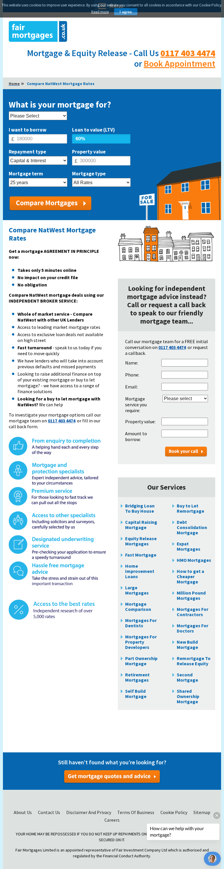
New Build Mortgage (187, 644)
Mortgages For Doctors (192, 628)
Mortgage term (26, 174)
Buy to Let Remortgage (190, 508)
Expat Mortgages (188, 546)
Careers (112, 820)
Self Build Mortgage (135, 693)
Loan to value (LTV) (93, 130)
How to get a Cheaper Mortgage (190, 576)
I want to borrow (27, 130)
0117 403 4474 (187, 52)
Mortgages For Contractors (192, 611)
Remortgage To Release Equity (194, 660)
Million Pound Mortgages (191, 595)
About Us (23, 812)
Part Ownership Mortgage (141, 660)
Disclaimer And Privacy (89, 812)
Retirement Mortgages (137, 677)
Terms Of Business (136, 812)
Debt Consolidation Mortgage (192, 527)
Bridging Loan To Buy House (140, 508)
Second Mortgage (187, 677)
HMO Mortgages (194, 560)
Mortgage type (89, 174)
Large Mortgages (137, 590)
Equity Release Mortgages (141, 541)
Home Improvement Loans (139, 571)
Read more (100, 11)
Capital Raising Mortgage (141, 524)
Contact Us (49, 812)
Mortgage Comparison (138, 606)
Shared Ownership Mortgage (188, 696)
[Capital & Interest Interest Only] (38, 161)
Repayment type (27, 152)
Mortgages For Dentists (141, 622)
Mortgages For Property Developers (141, 642)
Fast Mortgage (140, 555)
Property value (89, 152)
